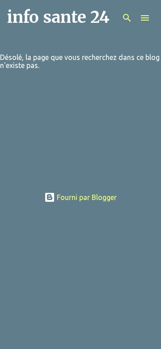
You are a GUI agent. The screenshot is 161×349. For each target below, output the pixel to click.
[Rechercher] (127, 18)
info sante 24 (58, 17)
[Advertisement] (80, 134)
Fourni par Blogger (86, 197)
